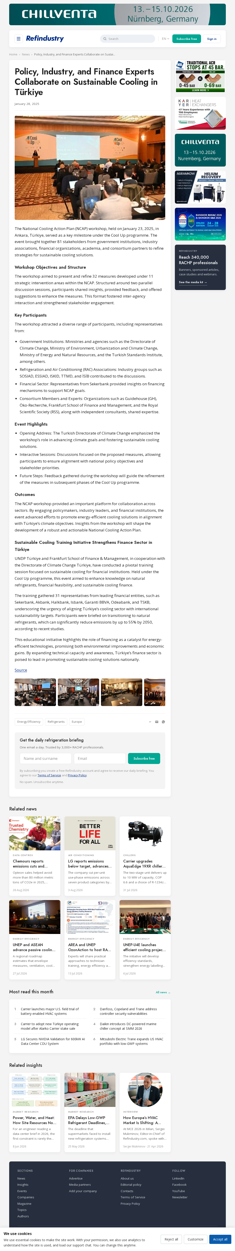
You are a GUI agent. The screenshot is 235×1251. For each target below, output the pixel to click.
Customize (196, 1239)
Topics (22, 1210)
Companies (25, 1197)
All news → (163, 992)
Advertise (76, 1178)
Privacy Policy (77, 775)
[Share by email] (157, 722)
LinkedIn (178, 1178)
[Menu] (18, 38)
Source (21, 670)
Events (22, 1191)
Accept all (220, 1239)
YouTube (178, 1191)
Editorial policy (131, 1185)
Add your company (83, 1191)
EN (164, 38)
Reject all (171, 1239)
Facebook (179, 1185)
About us (127, 1178)
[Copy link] (150, 722)
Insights (22, 1185)
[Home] (45, 38)
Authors (23, 1216)
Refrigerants (56, 722)
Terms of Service (49, 775)
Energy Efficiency (28, 722)
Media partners (80, 1185)
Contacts (127, 1191)
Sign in (211, 39)
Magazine (24, 1204)
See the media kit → (193, 282)
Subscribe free (186, 39)
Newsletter (179, 1197)
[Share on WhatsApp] (163, 722)
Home (13, 54)
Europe (77, 722)
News (26, 54)
